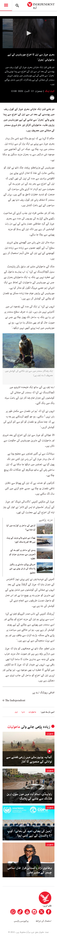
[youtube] (27, 911)
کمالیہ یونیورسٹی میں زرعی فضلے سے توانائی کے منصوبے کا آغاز (29, 759)
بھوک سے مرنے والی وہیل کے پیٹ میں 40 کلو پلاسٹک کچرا (20, 540)
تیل (16, 712)
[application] (28, 33)
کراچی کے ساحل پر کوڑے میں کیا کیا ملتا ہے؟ (20, 527)
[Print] (52, 97)
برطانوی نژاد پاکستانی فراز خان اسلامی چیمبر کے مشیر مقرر (29, 870)
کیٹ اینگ (49, 91)
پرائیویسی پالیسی (21, 921)
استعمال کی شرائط (43, 921)
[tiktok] (20, 911)
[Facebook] (48, 911)
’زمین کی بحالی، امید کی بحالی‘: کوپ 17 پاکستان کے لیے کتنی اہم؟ (29, 833)
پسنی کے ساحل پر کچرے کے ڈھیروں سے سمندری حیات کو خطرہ (22, 554)
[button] (28, 33)
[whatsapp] (13, 911)
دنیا (23, 712)
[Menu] (6, 5)
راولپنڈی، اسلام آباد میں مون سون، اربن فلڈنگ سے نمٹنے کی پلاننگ (29, 796)
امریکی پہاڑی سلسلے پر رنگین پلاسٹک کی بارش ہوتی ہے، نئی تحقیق (22, 569)
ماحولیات (32, 712)
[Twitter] (41, 911)
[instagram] (34, 911)
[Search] (17, 5)
